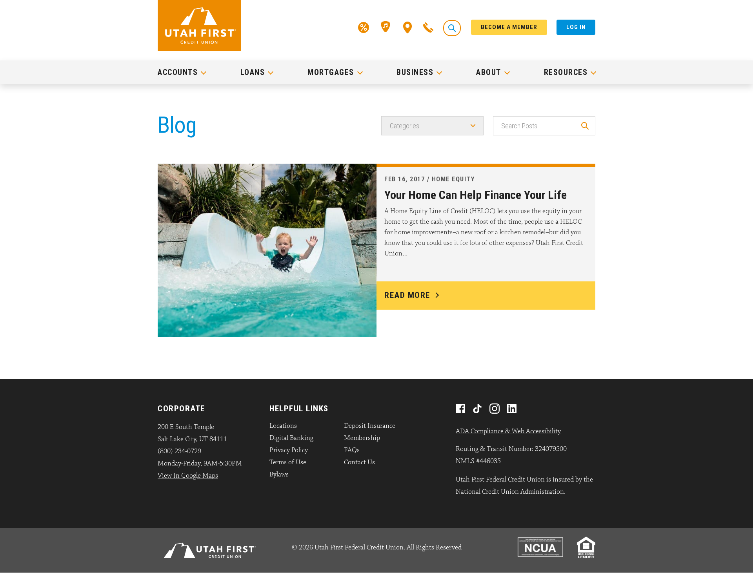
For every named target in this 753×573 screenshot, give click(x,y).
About (488, 72)
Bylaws (279, 474)
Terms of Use (287, 462)
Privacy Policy (288, 450)
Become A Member (509, 27)
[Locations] (407, 27)
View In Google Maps (188, 475)
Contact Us (359, 462)
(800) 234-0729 (179, 451)
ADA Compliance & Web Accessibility (508, 431)
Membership (362, 438)
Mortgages (330, 72)
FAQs (352, 450)
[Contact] (428, 27)
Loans (252, 72)
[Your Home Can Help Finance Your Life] (267, 249)
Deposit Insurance (369, 426)
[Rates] (363, 27)
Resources (566, 72)
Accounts (178, 72)
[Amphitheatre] (386, 27)
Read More (407, 295)
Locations (283, 426)
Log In (576, 27)
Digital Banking (291, 438)
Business (415, 72)
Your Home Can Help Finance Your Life (475, 195)
